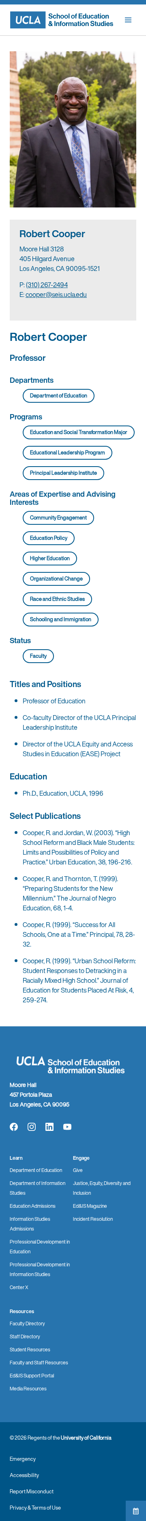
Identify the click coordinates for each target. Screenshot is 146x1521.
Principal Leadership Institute (63, 473)
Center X (19, 1287)
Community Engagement (58, 518)
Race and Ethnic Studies (57, 599)
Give (78, 1170)
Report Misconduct (32, 1491)
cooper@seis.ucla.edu (56, 294)
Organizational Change (56, 579)
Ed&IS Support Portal (32, 1375)
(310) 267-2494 (47, 285)
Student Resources (30, 1349)
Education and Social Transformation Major (78, 432)
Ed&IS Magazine (90, 1205)
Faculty (38, 656)
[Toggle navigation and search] (128, 20)
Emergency (23, 1459)
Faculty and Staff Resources (39, 1362)
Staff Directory (25, 1336)
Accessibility (24, 1475)
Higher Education (50, 558)
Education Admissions (33, 1205)
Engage (81, 1157)
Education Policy (48, 538)
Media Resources (28, 1388)
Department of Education (58, 395)
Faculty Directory (27, 1323)
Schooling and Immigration (60, 619)
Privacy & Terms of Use (35, 1508)
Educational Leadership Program (67, 452)
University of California (86, 1438)
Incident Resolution (93, 1218)
